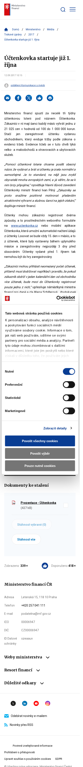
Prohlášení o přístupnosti (19, 752)
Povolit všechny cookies (40, 441)
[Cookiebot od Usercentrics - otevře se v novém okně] (57, 298)
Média (50, 29)
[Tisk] (50, 98)
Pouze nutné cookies (40, 466)
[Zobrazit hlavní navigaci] (73, 9)
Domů (15, 29)
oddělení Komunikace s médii (28, 85)
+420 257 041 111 (33, 605)
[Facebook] (18, 98)
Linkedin (24, 703)
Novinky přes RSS (21, 724)
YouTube (36, 703)
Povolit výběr (40, 453)
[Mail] (7, 98)
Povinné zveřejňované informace (32, 745)
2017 (31, 34)
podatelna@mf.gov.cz (36, 613)
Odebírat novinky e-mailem (29, 716)
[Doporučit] (39, 98)
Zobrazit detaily (55, 428)
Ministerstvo (33, 29)
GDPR (58, 758)
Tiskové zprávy (13, 34)
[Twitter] (29, 98)
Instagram (47, 703)
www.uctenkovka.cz (24, 225)
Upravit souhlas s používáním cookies (27, 758)
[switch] (69, 384)
